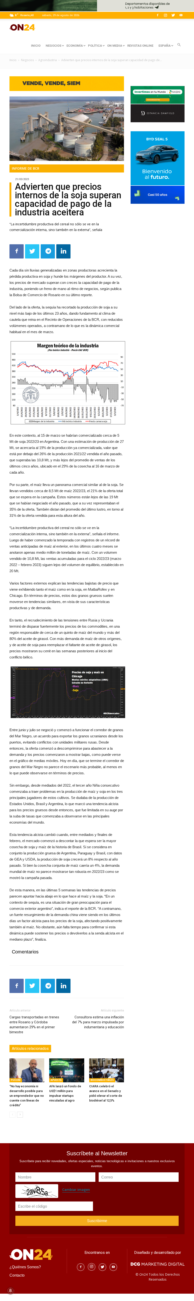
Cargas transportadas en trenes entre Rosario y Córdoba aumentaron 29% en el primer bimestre (34, 1024)
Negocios (27, 60)
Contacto (17, 1275)
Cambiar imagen (76, 1189)
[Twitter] (173, 15)
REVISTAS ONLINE (140, 45)
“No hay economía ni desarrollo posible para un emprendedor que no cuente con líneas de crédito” (26, 1095)
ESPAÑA (165, 45)
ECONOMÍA (74, 45)
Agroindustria (47, 60)
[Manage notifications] (10, 1290)
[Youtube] (181, 15)
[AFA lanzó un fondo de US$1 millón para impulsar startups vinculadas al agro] (66, 1070)
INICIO (35, 45)
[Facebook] (157, 15)
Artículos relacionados (30, 1048)
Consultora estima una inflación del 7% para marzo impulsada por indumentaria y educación (98, 1022)
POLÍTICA (95, 45)
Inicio (13, 60)
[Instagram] (165, 15)
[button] (179, 45)
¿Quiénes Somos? (25, 1267)
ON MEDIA (114, 45)
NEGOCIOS (53, 45)
